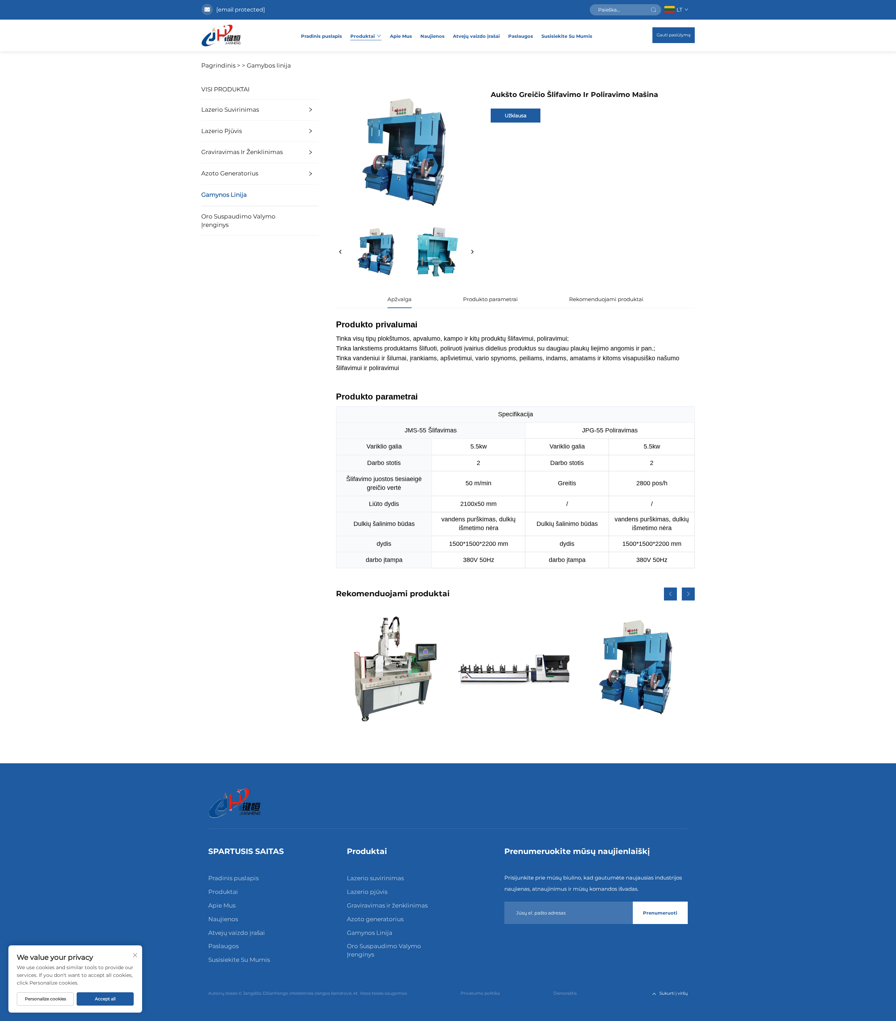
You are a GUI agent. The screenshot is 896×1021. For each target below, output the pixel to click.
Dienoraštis (565, 993)
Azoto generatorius (229, 173)
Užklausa (515, 115)
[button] (670, 594)
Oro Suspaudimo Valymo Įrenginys (238, 220)
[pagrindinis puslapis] (221, 35)
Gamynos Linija (224, 194)
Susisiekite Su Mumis (566, 36)
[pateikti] (653, 9)
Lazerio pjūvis (221, 130)
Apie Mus (401, 36)
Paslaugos (520, 36)
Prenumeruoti (660, 913)
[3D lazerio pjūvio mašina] (393, 668)
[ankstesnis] (340, 252)
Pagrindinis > (220, 65)
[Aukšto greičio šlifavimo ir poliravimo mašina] (638, 668)
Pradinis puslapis (321, 36)
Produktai (362, 36)
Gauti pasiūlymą (674, 34)
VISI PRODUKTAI (225, 89)
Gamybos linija (269, 65)
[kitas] (472, 252)
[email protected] (240, 9)
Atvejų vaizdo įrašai (476, 36)
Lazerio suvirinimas (230, 109)
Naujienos (432, 36)
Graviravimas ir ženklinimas (242, 151)
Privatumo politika (480, 993)
